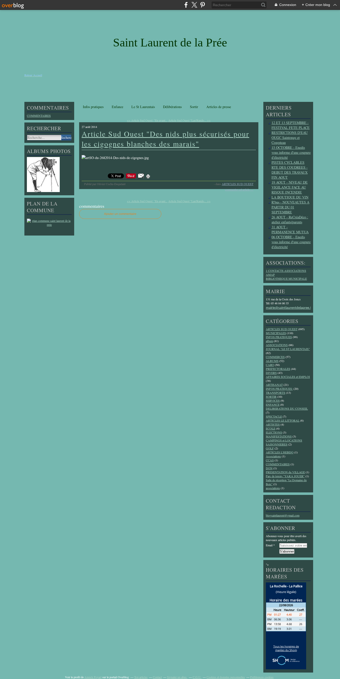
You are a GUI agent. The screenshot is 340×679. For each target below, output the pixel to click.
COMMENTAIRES (39, 116)
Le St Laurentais (143, 106)
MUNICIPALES (276, 333)
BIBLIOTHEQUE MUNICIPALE (286, 278)
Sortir (194, 106)
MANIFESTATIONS (279, 436)
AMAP (270, 275)
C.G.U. (197, 677)
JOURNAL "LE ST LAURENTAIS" (288, 349)
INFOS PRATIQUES (279, 337)
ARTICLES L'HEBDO (279, 452)
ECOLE (270, 428)
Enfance (117, 106)
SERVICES (273, 400)
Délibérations (172, 106)
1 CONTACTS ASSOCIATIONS (286, 271)
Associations (273, 456)
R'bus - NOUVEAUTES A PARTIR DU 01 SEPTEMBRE (290, 207)
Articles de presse (218, 106)
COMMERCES (275, 357)
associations (273, 488)
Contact (157, 677)
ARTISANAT (274, 385)
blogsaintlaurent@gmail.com (282, 515)
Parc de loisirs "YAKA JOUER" (285, 476)
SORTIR (271, 397)
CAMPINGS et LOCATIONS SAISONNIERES (284, 442)
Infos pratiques (93, 106)
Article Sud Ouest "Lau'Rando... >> (189, 120)
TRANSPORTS (275, 393)
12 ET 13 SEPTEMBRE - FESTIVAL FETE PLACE (291, 125)
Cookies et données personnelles (226, 677)
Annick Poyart (93, 677)
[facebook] (186, 5)
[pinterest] (202, 5)
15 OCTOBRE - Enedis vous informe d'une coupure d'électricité (291, 152)
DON (269, 468)
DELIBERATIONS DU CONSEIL (287, 408)
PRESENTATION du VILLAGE (285, 472)
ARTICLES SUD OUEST (237, 184)
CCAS (270, 460)
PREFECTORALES (278, 369)
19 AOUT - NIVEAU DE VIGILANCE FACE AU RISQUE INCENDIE (290, 187)
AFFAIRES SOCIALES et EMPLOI (288, 377)
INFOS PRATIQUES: (279, 389)
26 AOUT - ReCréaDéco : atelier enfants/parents (290, 219)
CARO (270, 365)
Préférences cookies (262, 677)
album (269, 341)
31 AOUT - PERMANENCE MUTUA (290, 229)
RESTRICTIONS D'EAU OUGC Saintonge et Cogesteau (290, 137)
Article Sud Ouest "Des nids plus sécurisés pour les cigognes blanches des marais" (165, 139)
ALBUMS (272, 361)
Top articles (141, 677)
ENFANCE (273, 404)
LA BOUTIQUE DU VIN (290, 197)
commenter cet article (237, 189)
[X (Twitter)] (194, 5)
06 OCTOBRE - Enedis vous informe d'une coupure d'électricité (291, 242)
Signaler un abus (177, 677)
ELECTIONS (274, 432)
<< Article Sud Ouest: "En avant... (147, 120)
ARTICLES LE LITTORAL (282, 420)
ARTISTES (273, 424)
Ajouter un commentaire (120, 214)
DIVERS (271, 373)
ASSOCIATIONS (277, 345)
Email (269, 545)
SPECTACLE (274, 416)
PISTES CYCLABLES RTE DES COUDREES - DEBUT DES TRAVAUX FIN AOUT (290, 170)
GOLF (270, 448)
